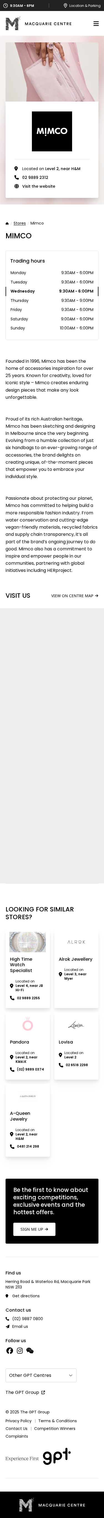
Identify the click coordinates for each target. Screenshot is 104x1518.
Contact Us (16, 1428)
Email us (20, 1326)
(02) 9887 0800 (27, 1319)
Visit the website (38, 186)
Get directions (26, 1296)
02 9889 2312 (35, 177)
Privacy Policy (19, 1421)
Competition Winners (54, 1428)
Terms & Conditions (57, 1421)
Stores (20, 223)
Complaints (17, 1436)
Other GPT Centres (30, 1375)
